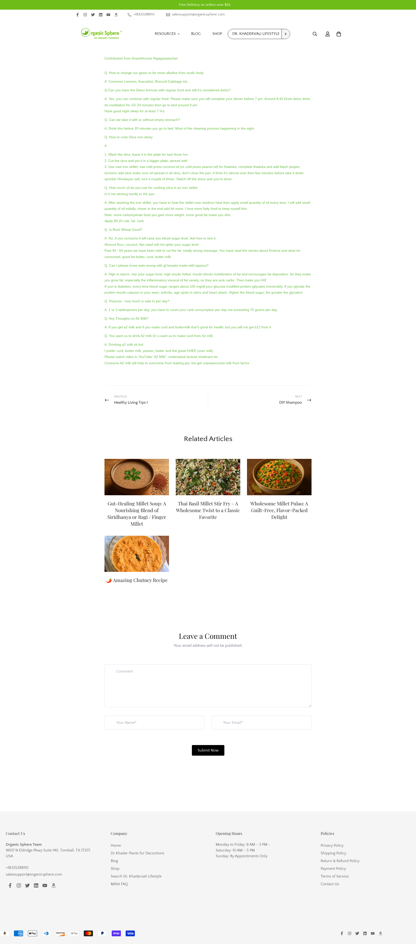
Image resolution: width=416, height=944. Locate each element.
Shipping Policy (333, 853)
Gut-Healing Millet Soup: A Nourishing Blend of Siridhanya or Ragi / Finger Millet (136, 513)
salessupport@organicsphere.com (34, 874)
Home (116, 845)
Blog (196, 34)
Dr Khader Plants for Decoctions (137, 853)
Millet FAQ (119, 884)
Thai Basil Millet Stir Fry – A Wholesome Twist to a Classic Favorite (208, 510)
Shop (217, 34)
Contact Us (330, 884)
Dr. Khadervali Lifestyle (256, 34)
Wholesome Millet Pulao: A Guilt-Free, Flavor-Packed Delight (279, 510)
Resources (165, 34)
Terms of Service (335, 876)
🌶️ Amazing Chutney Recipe (137, 580)
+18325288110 (17, 867)
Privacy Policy (332, 845)
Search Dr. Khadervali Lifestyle (136, 876)
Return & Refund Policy (340, 861)
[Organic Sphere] (102, 34)
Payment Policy (333, 868)
